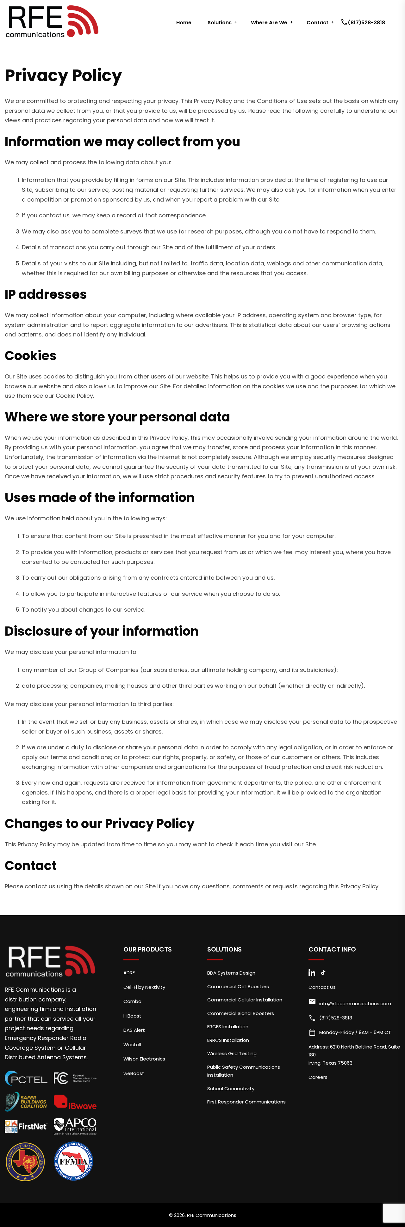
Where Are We (269, 22)
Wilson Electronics (144, 1058)
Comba (132, 1001)
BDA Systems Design (231, 973)
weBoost (133, 1073)
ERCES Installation (227, 1026)
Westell (132, 1044)
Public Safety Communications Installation (243, 1071)
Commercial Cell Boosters (238, 986)
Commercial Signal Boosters (240, 1013)
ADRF (129, 972)
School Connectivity (230, 1088)
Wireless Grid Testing (232, 1053)
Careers (317, 1077)
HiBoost (132, 1015)
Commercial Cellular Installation (244, 999)
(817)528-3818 (363, 22)
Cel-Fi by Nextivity (144, 987)
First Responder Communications (246, 1101)
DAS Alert (134, 1030)
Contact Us (322, 987)
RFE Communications (211, 1215)
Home (183, 22)
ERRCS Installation (228, 1040)
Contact (317, 22)
